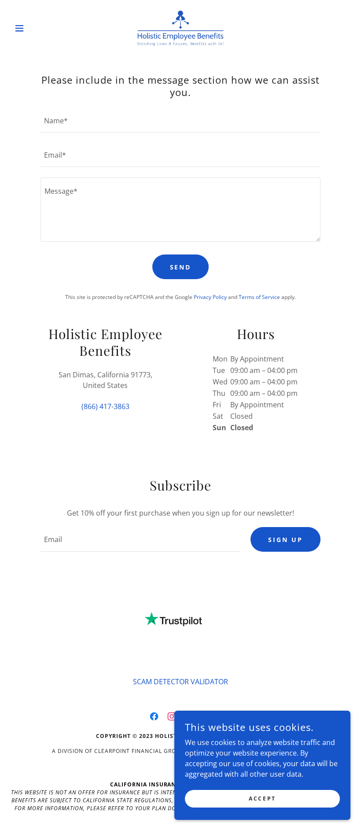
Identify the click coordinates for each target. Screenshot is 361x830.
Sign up (285, 539)
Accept (262, 798)
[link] (180, 28)
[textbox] (180, 121)
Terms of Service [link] (259, 297)
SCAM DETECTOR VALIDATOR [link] (180, 681)
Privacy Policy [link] (210, 297)
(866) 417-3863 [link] (105, 406)
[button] (36, 28)
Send (181, 267)
